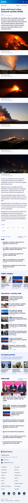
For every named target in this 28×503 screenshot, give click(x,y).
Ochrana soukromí (9, 500)
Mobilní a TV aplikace (6, 486)
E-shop (2, 483)
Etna (18, 227)
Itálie (8, 227)
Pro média (17, 467)
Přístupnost (17, 500)
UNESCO (4, 230)
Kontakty (17, 489)
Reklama (17, 469)
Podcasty (3, 478)
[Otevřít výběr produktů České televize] (26, 2)
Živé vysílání (4, 469)
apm (2, 14)
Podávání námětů (19, 483)
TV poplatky (4, 472)
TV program (4, 467)
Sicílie (13, 227)
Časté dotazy (18, 486)
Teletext (3, 475)
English (2, 500)
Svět (3, 227)
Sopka (23, 227)
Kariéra (16, 480)
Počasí (2, 480)
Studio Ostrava (18, 475)
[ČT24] (3, 2)
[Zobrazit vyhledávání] (23, 2)
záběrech (5, 179)
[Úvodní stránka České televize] (7, 451)
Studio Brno (17, 472)
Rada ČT (16, 478)
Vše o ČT (3, 489)
